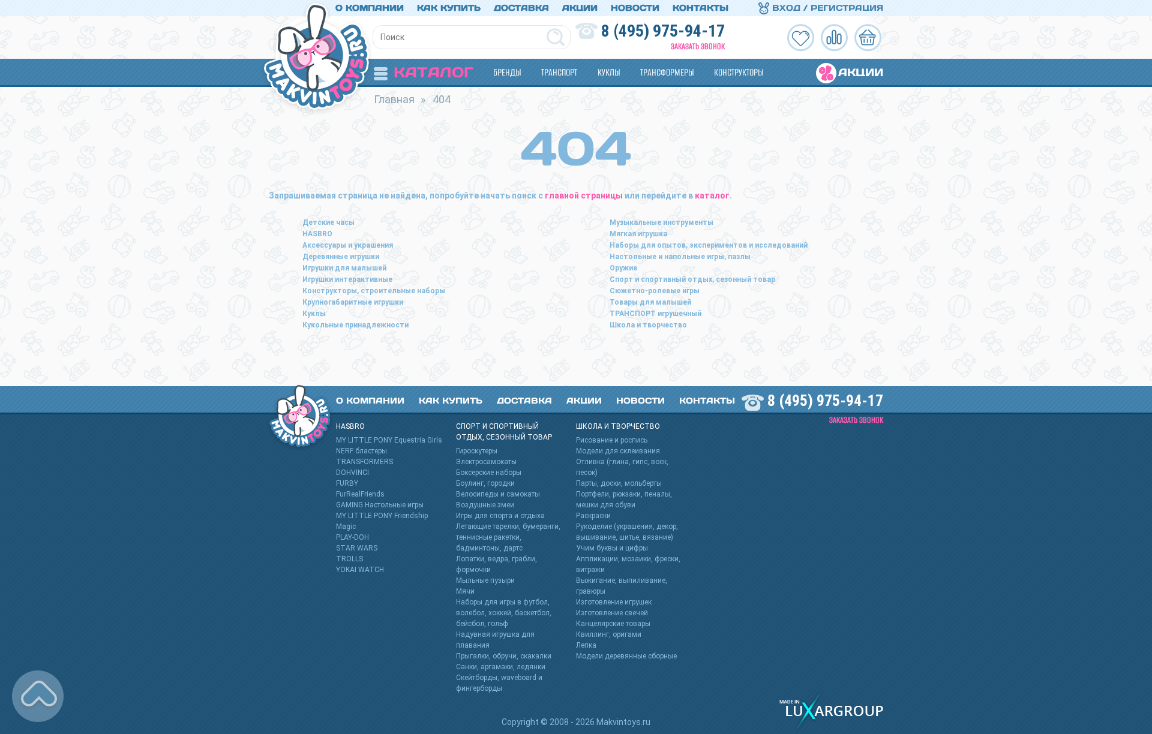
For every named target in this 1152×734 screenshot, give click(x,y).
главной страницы (584, 195)
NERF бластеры (361, 451)
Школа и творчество (648, 325)
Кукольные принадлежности (355, 325)
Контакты (700, 7)
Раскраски (593, 516)
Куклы (609, 72)
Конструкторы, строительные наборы (373, 291)
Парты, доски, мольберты (619, 483)
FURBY (347, 483)
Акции (580, 7)
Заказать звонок (698, 46)
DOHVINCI (352, 472)
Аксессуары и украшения (347, 245)
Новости (635, 7)
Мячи (465, 591)
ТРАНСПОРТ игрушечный (655, 313)
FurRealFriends (360, 494)
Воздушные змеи (485, 505)
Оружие (623, 268)
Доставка (521, 7)
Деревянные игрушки (340, 256)
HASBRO (317, 234)
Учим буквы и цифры (612, 548)
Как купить (449, 7)
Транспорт (559, 72)
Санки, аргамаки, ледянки (500, 667)
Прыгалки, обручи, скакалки (503, 656)
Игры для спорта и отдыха (500, 516)
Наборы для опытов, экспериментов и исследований (709, 245)
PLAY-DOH (352, 537)
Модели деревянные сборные (626, 656)
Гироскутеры (476, 451)
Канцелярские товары (613, 623)
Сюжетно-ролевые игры (655, 291)
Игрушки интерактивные (347, 279)
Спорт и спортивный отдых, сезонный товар (692, 279)
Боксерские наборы (488, 472)
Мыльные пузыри (485, 580)
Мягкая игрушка (638, 234)
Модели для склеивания (618, 451)
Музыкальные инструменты (661, 222)
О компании (369, 7)
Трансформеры (667, 72)
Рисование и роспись (611, 440)
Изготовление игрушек (614, 602)
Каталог (433, 72)
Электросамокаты (486, 462)
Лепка (586, 645)
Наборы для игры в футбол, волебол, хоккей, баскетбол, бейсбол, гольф (503, 613)
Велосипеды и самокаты (498, 494)
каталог (712, 195)
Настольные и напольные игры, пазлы (680, 256)
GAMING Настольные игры (380, 505)
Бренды (507, 72)
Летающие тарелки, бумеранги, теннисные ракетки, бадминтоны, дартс (508, 537)
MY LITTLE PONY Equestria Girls (389, 440)
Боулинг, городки (485, 483)
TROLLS (349, 559)
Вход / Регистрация (826, 7)
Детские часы (328, 222)
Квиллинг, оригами (608, 634)
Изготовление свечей (612, 613)
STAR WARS (356, 548)
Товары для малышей (650, 302)
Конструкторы (738, 72)
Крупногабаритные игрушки (352, 302)
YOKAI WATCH (360, 569)
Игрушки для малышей (344, 268)
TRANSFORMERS (364, 462)
